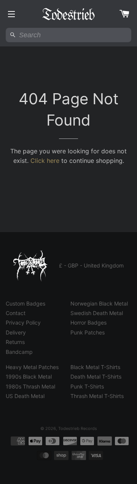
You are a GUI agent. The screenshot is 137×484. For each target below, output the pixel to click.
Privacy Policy (23, 322)
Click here (44, 160)
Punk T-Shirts (87, 386)
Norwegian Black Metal (99, 303)
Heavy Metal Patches (32, 367)
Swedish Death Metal (96, 313)
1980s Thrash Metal (30, 386)
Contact (15, 313)
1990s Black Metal (29, 376)
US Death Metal (25, 396)
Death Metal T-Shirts (95, 376)
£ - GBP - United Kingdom (91, 265)
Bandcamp (19, 352)
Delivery (16, 332)
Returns (15, 342)
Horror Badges (88, 322)
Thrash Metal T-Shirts (97, 396)
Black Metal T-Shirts (95, 367)
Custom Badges (25, 303)
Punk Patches (87, 332)
